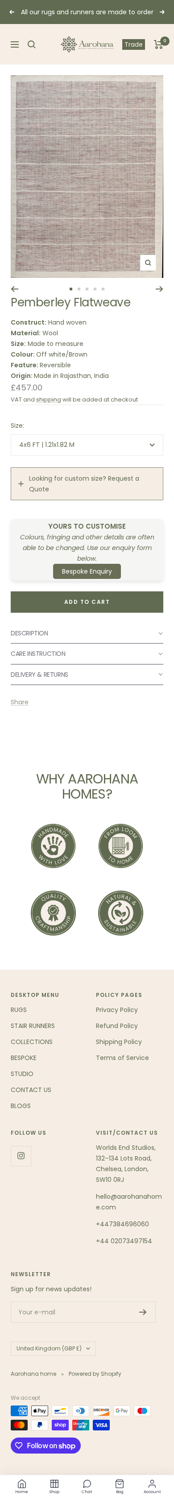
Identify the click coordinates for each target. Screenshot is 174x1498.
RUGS (19, 1009)
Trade (133, 44)
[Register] (143, 1312)
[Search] (32, 44)
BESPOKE (24, 1057)
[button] (87, 633)
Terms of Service (122, 1057)
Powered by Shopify (95, 1374)
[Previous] (14, 289)
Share (20, 702)
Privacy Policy (117, 1009)
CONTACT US (31, 1089)
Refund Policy (117, 1025)
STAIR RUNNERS (33, 1025)
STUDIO (22, 1073)
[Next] (159, 289)
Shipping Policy (119, 1041)
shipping (48, 399)
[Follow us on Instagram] (21, 1156)
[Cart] (158, 44)
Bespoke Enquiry (87, 571)
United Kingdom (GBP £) (49, 1348)
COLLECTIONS (32, 1041)
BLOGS (21, 1105)
